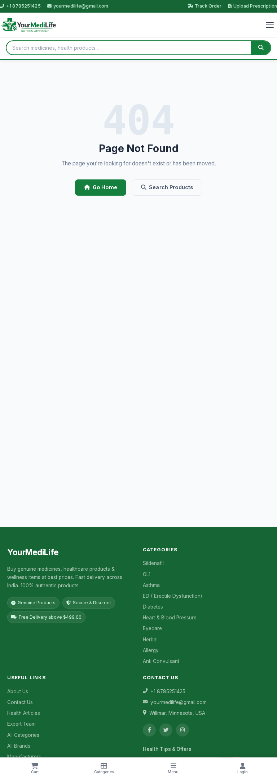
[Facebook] (149, 730)
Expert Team (21, 724)
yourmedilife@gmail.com (81, 6)
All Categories (23, 735)
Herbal (150, 639)
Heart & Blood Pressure (170, 617)
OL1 (146, 574)
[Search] (261, 47)
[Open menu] (270, 25)
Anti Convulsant (161, 661)
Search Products (171, 187)
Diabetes (153, 607)
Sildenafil (153, 563)
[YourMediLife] (28, 24)
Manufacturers (24, 757)
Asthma (151, 585)
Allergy (151, 650)
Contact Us (20, 702)
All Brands (18, 746)
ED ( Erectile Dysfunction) (172, 596)
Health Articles (23, 713)
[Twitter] (165, 730)
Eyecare (152, 628)
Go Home (105, 187)
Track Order (208, 6)
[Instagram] (182, 730)
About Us (17, 691)
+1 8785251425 (23, 6)
